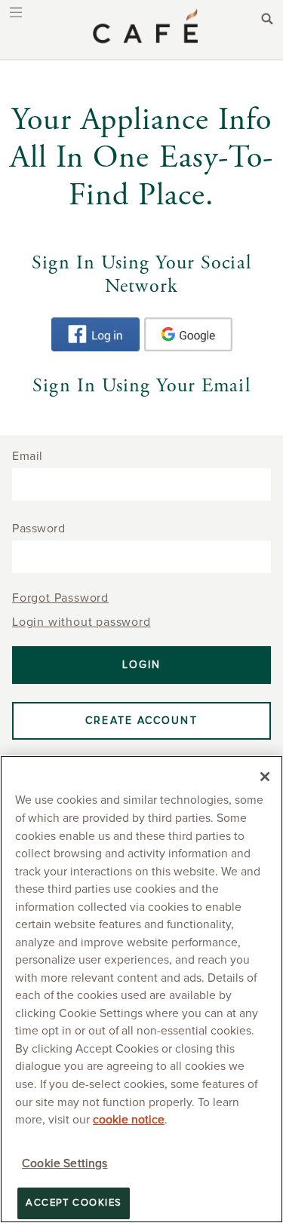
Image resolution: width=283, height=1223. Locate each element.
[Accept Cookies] (264, 776)
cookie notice (129, 1120)
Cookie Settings (64, 1163)
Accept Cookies (74, 1203)
